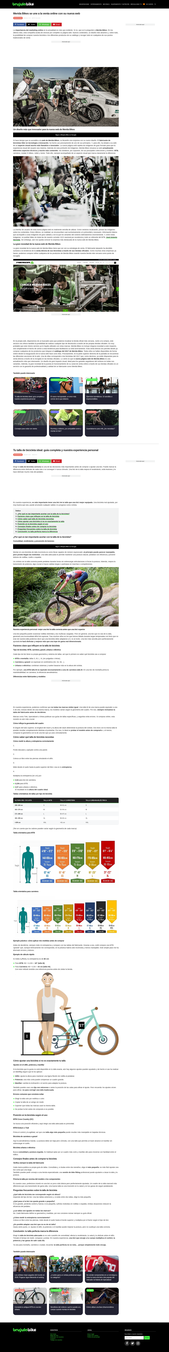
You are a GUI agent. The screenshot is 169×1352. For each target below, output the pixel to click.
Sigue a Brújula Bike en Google (65, 135)
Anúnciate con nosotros (57, 1337)
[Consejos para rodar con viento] (30, 425)
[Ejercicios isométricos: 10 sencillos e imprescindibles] (102, 393)
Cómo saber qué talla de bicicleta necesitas (36, 519)
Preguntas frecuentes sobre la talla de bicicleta (37, 529)
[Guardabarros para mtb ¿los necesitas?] (102, 425)
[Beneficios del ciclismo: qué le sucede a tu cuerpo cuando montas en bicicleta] (66, 1303)
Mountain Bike (18, 18)
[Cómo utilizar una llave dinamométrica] (102, 1303)
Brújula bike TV (136, 4)
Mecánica (106, 4)
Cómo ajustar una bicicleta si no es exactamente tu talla (41, 521)
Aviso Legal (90, 1334)
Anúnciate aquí (66, 41)
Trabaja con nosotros (56, 1340)
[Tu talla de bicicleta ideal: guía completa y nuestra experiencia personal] (30, 393)
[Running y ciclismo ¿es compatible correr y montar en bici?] (66, 425)
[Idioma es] (144, 4)
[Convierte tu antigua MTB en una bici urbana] (30, 1303)
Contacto (52, 1338)
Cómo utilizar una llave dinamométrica (100, 1307)
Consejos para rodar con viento (26, 429)
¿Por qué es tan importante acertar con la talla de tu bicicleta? (44, 514)
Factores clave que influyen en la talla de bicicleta (38, 516)
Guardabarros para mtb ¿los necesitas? (100, 429)
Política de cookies (92, 1335)
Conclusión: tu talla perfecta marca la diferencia (38, 532)
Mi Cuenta (149, 4)
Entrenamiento (96, 4)
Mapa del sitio (54, 1335)
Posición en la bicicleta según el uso (33, 524)
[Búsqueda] (155, 4)
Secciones (53, 1334)
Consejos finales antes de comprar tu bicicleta (37, 526)
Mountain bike (84, 4)
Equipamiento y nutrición (120, 4)
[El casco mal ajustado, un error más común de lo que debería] (66, 393)
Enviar (147, 1337)
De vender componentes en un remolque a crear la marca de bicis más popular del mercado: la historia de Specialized (101, 1277)
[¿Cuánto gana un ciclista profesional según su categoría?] (66, 1271)
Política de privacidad (93, 1337)
